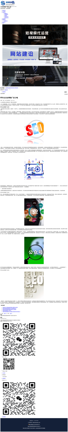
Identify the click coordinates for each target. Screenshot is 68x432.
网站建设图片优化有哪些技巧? (9, 308)
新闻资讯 (4, 91)
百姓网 (6, 87)
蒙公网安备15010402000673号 (34, 424)
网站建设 (16, 87)
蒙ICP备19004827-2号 (36, 422)
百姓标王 (13, 87)
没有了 (5, 313)
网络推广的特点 (6, 310)
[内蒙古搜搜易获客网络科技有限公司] (7, 5)
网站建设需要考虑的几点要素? (9, 309)
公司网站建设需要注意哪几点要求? (10, 307)
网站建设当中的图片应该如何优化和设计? (11, 311)
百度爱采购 (10, 87)
